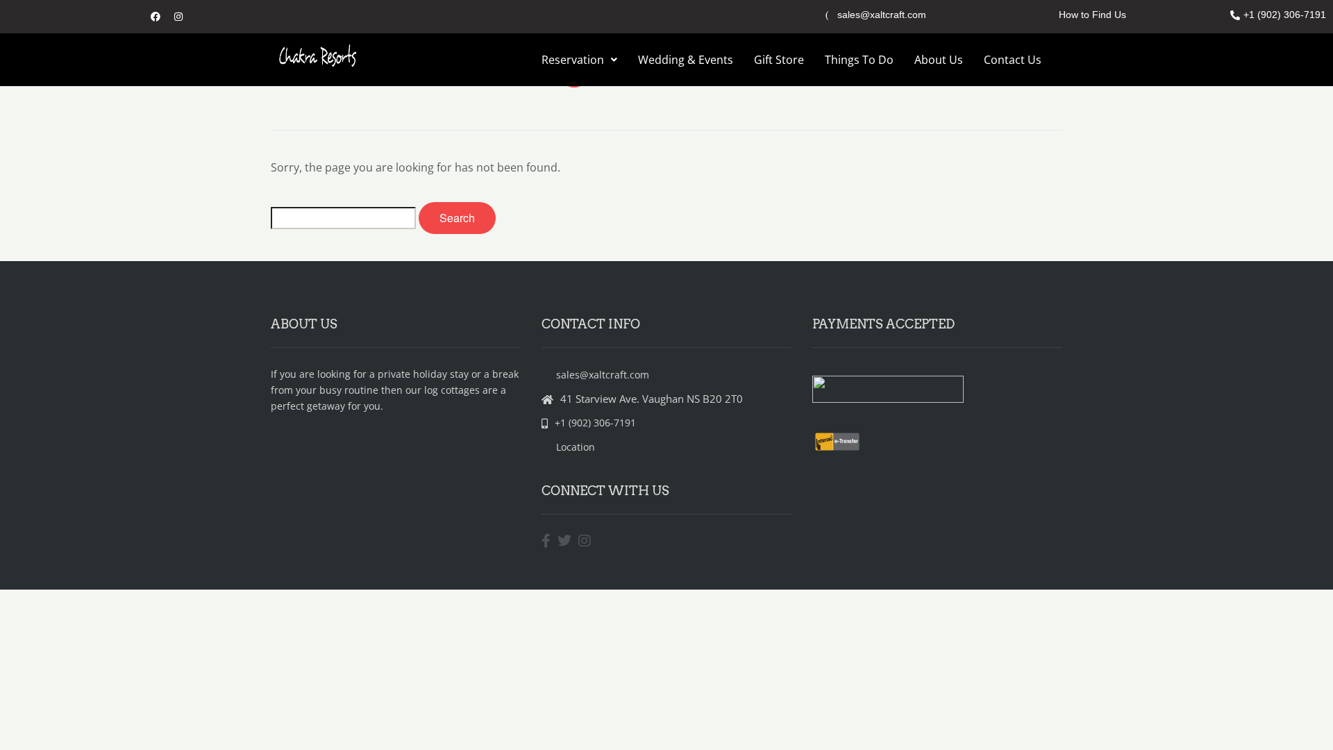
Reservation (573, 59)
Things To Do (859, 59)
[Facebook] (155, 16)
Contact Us (1012, 59)
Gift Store (779, 59)
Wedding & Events (685, 59)
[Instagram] (178, 16)
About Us (938, 59)
